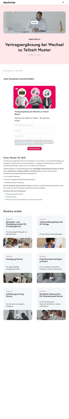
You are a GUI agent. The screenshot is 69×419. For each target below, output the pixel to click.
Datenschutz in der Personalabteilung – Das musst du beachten (24, 199)
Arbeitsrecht (19, 71)
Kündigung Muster (11, 197)
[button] (63, 2)
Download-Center (8, 71)
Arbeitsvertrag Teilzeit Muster (14, 194)
